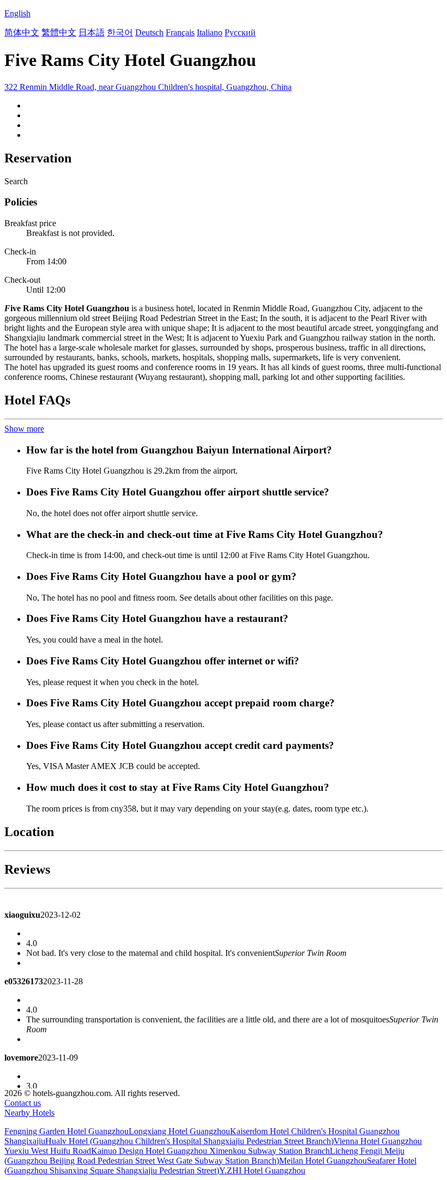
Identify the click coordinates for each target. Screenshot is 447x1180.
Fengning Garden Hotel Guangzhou (66, 1131)
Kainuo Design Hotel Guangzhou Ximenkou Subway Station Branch (210, 1150)
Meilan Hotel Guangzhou (323, 1160)
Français (180, 32)
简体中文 (21, 32)
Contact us (22, 1103)
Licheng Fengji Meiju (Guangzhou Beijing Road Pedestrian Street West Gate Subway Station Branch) (204, 1155)
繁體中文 (58, 32)
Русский (240, 32)
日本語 (91, 32)
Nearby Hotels (29, 1112)
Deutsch (149, 32)
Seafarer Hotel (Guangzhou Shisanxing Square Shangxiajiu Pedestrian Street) (210, 1165)
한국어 (120, 32)
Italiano (209, 32)
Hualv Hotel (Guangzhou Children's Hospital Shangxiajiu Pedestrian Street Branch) (189, 1141)
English (17, 13)
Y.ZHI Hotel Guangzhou (262, 1170)
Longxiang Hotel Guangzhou (179, 1131)
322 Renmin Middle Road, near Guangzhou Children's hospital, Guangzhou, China (148, 87)
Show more (24, 428)
